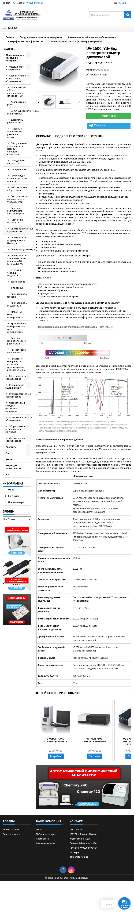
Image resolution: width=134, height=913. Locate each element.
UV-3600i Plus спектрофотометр (94, 740)
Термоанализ (18, 281)
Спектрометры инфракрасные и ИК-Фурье (17, 240)
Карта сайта (42, 838)
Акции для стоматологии (13, 466)
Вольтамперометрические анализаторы (19, 112)
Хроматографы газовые (17, 295)
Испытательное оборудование (15, 439)
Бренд (98, 62)
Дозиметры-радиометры (15, 121)
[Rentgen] (17, 540)
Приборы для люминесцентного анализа (17, 178)
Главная (9, 49)
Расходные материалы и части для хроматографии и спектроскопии (16, 364)
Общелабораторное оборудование (18, 377)
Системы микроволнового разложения (16, 341)
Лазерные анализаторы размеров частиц (14, 132)
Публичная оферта (46, 834)
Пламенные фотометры (15, 221)
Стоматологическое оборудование (18, 395)
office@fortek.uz (79, 857)
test (7, 474)
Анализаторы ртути (16, 103)
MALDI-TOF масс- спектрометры (15, 315)
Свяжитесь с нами (45, 843)
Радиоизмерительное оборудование (18, 418)
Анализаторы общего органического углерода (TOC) (16, 91)
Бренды (8, 511)
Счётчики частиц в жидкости (14, 273)
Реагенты (11, 447)
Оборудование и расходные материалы (14, 58)
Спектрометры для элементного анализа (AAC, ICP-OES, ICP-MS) (17, 259)
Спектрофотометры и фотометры (19, 230)
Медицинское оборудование (14, 68)
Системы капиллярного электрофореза (15, 211)
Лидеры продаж (11, 834)
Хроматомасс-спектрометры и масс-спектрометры (16, 327)
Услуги (9, 453)
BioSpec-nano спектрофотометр (55, 740)
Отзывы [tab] (97, 136)
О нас (11, 489)
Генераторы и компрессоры (16, 351)
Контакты (13, 496)
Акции (9, 459)
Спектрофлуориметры (21, 249)
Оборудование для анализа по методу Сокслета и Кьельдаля (17, 149)
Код (88, 62)
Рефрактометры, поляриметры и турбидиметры (18, 199)
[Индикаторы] (17, 609)
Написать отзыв (98, 74)
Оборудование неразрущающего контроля (15, 429)
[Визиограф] (17, 575)
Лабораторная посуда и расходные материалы (15, 407)
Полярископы (18, 169)
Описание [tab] (43, 136)
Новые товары (16, 502)
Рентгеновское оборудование (17, 188)
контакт (6, 3)
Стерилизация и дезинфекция (14, 386)
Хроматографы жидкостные (17, 304)
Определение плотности (16, 162)
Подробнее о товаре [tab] (71, 136)
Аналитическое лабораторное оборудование (15, 78)
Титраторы (17, 288)
